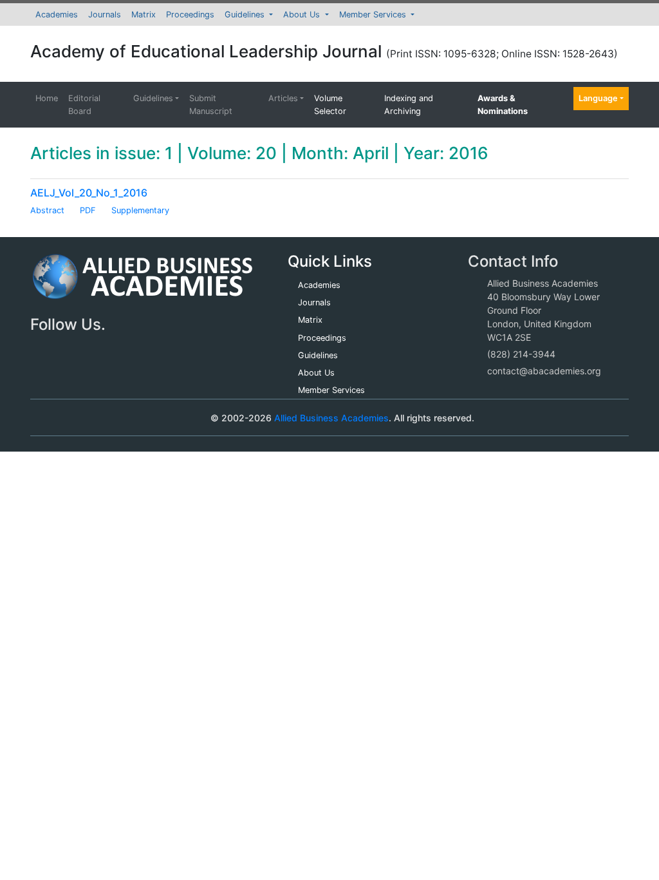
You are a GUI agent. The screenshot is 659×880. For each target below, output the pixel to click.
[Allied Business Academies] (142, 284)
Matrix (143, 14)
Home (46, 98)
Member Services (374, 14)
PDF (88, 210)
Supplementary (140, 210)
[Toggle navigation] (59, 417)
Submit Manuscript (210, 104)
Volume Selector (330, 104)
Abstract (47, 210)
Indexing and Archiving (408, 104)
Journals (104, 14)
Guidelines (246, 14)
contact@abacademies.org (544, 370)
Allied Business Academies (331, 417)
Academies (56, 14)
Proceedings (190, 14)
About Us (302, 14)
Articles (283, 98)
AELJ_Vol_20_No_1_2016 (88, 192)
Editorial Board (84, 104)
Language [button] (598, 98)
